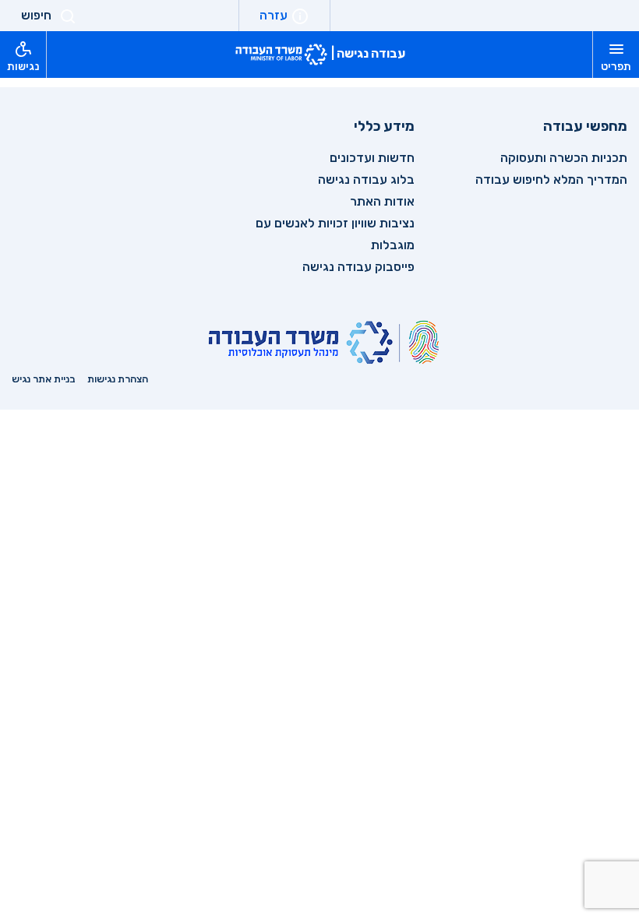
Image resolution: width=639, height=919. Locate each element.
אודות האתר (382, 201)
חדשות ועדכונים (372, 157)
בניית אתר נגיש (44, 379)
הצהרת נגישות (117, 379)
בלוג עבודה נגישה (366, 179)
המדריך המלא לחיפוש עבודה (551, 179)
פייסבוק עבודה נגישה (358, 266)
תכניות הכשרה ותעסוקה (563, 157)
